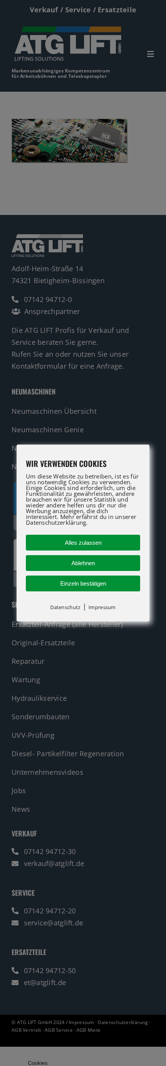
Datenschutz (65, 607)
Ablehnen (83, 563)
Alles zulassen (83, 542)
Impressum (101, 607)
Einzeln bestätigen (83, 583)
